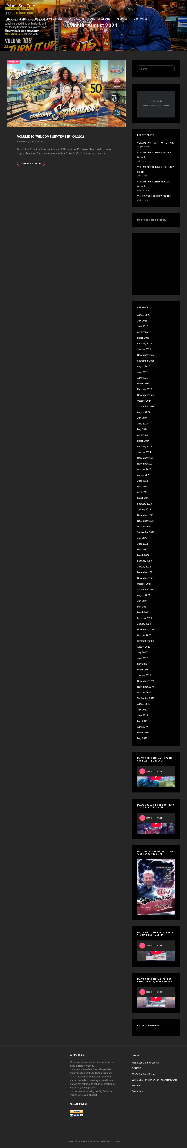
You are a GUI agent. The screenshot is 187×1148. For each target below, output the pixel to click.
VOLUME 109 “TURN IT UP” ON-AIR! (155, 142)
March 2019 (143, 732)
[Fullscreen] (170, 771)
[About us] (100, 1130)
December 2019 (145, 681)
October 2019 (144, 692)
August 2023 (143, 475)
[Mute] (165, 771)
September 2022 (145, 532)
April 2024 (142, 435)
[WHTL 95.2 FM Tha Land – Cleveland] (93, 1130)
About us (122, 19)
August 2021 (143, 595)
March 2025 (143, 383)
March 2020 (143, 669)
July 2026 (142, 320)
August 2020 (143, 646)
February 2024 (144, 446)
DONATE (24, 19)
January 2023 (144, 509)
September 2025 (145, 360)
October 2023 (144, 469)
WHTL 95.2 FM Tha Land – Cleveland (89, 19)
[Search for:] (156, 68)
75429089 (47, 142)
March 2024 (143, 440)
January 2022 (144, 566)
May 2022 (142, 549)
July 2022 (142, 538)
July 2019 (142, 709)
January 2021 (144, 623)
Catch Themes (114, 1141)
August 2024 (143, 412)
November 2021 (145, 578)
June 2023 (142, 480)
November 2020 (145, 629)
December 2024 (145, 395)
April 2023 (142, 492)
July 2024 (142, 418)
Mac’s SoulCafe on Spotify (23, 31)
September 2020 (145, 641)
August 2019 (143, 704)
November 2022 (145, 521)
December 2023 (145, 458)
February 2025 (144, 389)
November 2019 (145, 686)
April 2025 (142, 378)
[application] (156, 776)
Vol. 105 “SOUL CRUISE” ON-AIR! (154, 196)
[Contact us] (107, 1130)
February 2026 (144, 343)
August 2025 (143, 366)
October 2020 (144, 635)
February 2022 (144, 561)
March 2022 (143, 555)
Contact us (141, 19)
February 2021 (144, 618)
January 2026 (144, 349)
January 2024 (144, 452)
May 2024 (142, 429)
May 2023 (142, 486)
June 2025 (142, 372)
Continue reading (32, 162)
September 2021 (145, 589)
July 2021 (142, 601)
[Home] (72, 1130)
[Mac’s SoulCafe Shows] (86, 1130)
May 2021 (142, 606)
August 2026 (143, 315)
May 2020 (142, 664)
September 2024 (145, 406)
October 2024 (144, 400)
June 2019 (142, 715)
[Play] (142, 771)
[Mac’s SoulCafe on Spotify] (114, 1130)
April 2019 (142, 726)
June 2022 (142, 543)
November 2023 (145, 463)
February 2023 (144, 503)
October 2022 (144, 526)
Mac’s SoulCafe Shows (49, 19)
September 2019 (145, 698)
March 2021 (143, 612)
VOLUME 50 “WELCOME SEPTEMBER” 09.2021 (51, 136)
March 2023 (143, 498)
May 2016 (142, 738)
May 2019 (142, 721)
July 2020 (142, 652)
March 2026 (143, 337)
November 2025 (145, 355)
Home (10, 19)
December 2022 (145, 515)
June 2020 (142, 658)
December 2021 (145, 572)
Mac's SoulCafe (21, 5)
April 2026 (142, 332)
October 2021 (144, 583)
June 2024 (142, 423)
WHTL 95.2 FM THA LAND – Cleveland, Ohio (154, 1079)
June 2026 (142, 326)
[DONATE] (79, 1130)
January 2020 (144, 675)
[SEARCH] (179, 43)
